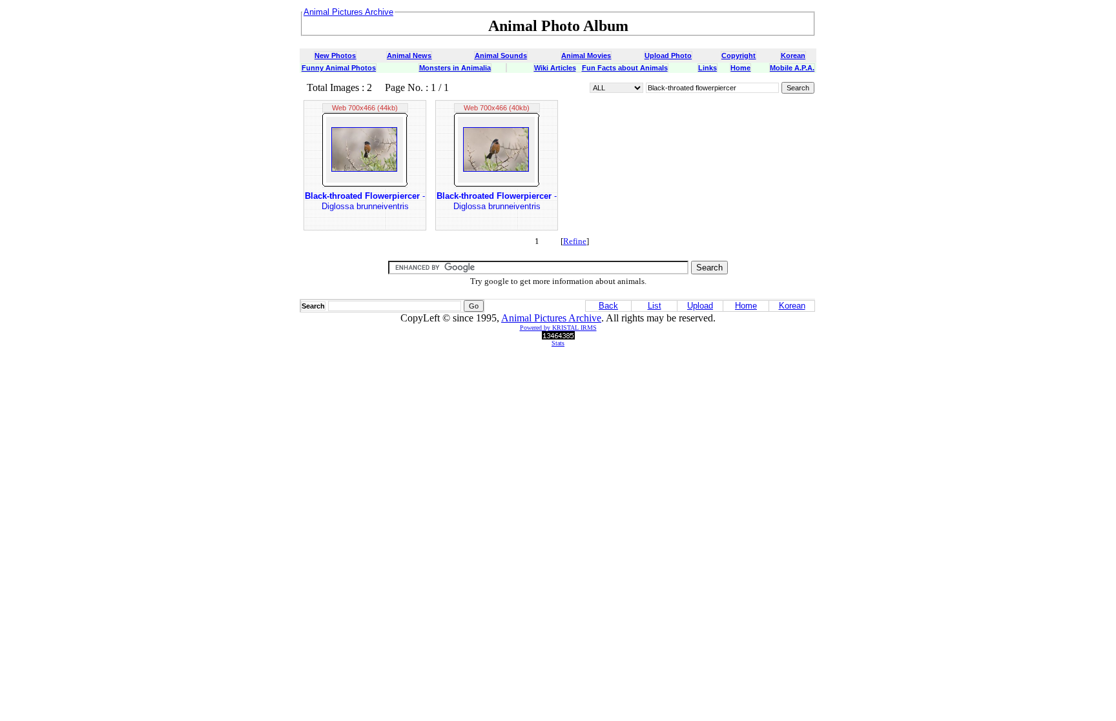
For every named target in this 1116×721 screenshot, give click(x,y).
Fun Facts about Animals (625, 68)
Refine (574, 241)
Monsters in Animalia (455, 68)
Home (740, 68)
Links (707, 68)
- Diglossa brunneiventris (365, 201)
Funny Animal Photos (339, 68)
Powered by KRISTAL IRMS (558, 327)
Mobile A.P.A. (792, 68)
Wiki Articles (555, 68)
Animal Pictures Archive (551, 317)
